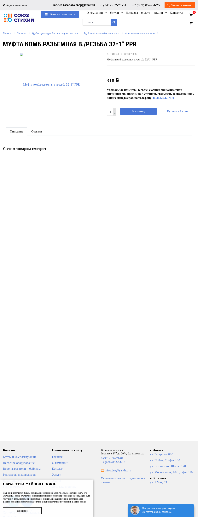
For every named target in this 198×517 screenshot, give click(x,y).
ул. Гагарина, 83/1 (162, 454)
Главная (7, 33)
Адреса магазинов (16, 5)
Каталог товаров (61, 14)
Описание (16, 131)
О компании (60, 462)
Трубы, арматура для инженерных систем (55, 33)
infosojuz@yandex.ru (118, 470)
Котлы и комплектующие (19, 456)
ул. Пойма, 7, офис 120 (165, 460)
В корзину (138, 111)
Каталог (21, 33)
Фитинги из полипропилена (140, 33)
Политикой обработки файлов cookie (68, 501)
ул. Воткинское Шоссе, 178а (168, 466)
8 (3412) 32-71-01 (114, 5)
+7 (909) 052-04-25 (146, 5)
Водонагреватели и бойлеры (22, 468)
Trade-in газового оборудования (73, 5)
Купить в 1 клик (178, 111)
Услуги (56, 474)
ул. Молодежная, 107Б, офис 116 (171, 472)
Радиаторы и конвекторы (19, 474)
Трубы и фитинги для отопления (101, 33)
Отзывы (36, 131)
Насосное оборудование (19, 462)
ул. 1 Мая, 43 (158, 482)
